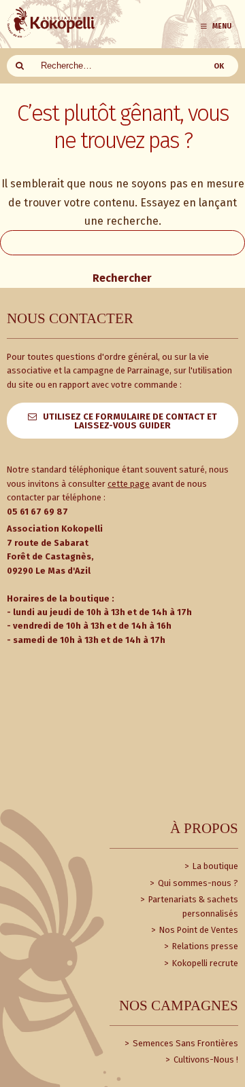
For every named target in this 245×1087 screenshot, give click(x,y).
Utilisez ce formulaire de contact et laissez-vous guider (130, 420)
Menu (221, 26)
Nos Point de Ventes (197, 930)
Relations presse (204, 946)
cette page (129, 484)
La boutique (214, 866)
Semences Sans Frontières (184, 1043)
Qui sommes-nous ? (197, 883)
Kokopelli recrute (204, 963)
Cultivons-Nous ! (205, 1059)
